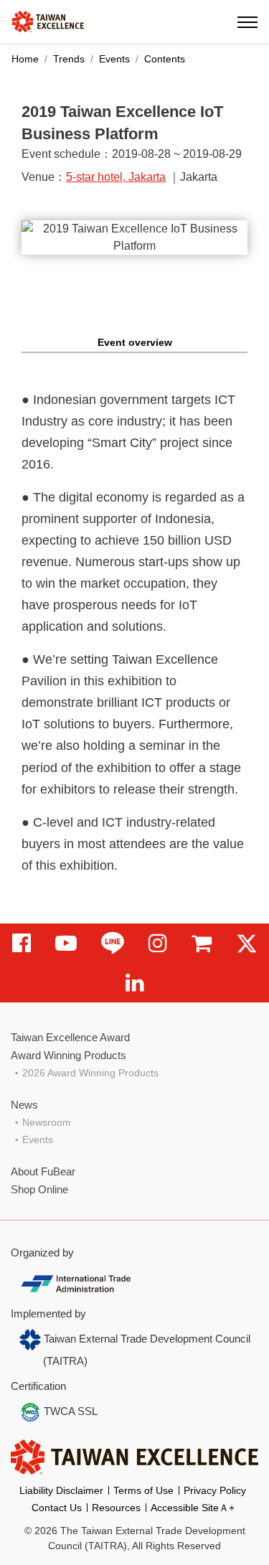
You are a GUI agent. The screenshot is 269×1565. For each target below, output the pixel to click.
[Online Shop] (202, 943)
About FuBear (43, 1171)
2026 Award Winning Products (90, 1073)
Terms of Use (143, 1490)
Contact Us (57, 1507)
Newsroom (46, 1122)
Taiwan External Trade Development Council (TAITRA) (145, 1350)
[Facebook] (21, 943)
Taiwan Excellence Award (70, 1037)
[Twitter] (247, 943)
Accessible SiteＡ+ (193, 1507)
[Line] (112, 943)
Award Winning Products (68, 1055)
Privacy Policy (215, 1490)
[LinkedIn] (135, 983)
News (24, 1104)
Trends (69, 59)
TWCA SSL (69, 1411)
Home (25, 59)
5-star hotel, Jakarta (116, 177)
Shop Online (39, 1189)
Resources (116, 1507)
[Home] (48, 20)
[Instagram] (157, 943)
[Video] (66, 943)
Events (114, 59)
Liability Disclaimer (61, 1490)
